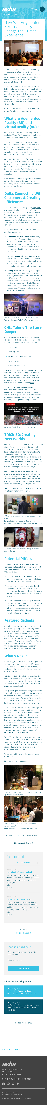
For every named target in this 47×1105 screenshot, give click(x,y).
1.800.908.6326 (23, 1079)
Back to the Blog (10, 15)
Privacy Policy (16, 1098)
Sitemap (27, 1098)
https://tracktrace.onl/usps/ (17, 899)
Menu (42, 9)
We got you (23, 969)
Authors (5, 1098)
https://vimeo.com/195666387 (16, 761)
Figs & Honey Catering (25, 792)
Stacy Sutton (16, 835)
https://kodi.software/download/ (19, 872)
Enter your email (15, 960)
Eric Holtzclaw (9, 92)
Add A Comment (23, 863)
